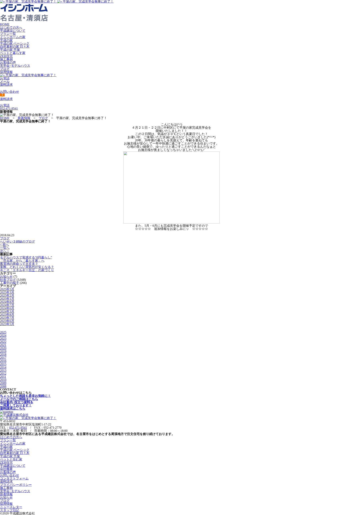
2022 (3, 341)
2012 (3, 373)
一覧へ (5, 248)
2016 (3, 361)
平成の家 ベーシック (14, 43)
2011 (3, 376)
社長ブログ (8, 279)
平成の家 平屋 (10, 49)
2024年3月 (7, 311)
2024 (3, 335)
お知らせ (6, 276)
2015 (3, 364)
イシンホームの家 (12, 37)
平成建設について (12, 30)
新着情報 (6, 494)
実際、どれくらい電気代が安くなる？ (27, 267)
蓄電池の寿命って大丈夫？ (19, 263)
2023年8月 (7, 314)
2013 (3, 370)
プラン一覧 (8, 34)
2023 (3, 338)
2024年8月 (7, 302)
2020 (3, 348)
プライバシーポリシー (16, 484)
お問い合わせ (9, 475)
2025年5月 (7, 289)
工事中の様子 (9, 283)
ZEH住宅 (6, 56)
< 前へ (4, 244)
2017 (3, 357)
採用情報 (6, 72)
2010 (3, 380)
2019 (3, 351)
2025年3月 (7, 292)
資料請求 (6, 481)
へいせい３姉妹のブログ (17, 241)
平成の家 (6, 40)
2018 (3, 354)
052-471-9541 (18, 427)
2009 (3, 383)
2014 (3, 367)
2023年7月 (7, 317)
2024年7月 (7, 305)
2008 (3, 386)
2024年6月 (7, 308)
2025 (3, 332)
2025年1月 (7, 298)
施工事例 (6, 59)
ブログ (5, 68)
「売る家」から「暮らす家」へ (22, 260)
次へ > (4, 251)
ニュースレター (11, 507)
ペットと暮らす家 (12, 53)
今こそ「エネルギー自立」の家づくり (27, 270)
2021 (3, 345)
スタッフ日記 (9, 510)
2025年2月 (7, 295)
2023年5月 (7, 324)
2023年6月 (7, 321)
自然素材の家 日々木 (14, 46)
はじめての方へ (11, 27)
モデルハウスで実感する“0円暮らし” (26, 257)
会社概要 (6, 469)
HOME (5, 24)
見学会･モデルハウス (15, 65)
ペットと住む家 (11, 459)
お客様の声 (8, 62)
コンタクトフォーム (14, 478)
